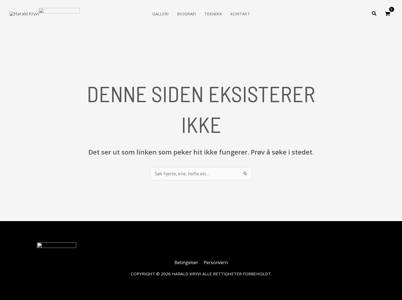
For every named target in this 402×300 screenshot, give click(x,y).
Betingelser (186, 262)
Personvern (216, 262)
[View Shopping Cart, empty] (387, 14)
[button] (374, 13)
